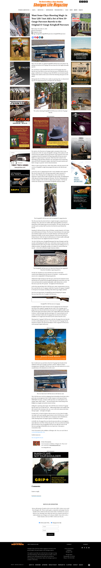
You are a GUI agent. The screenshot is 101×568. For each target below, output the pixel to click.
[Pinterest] (37, 37)
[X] (42, 37)
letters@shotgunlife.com (55, 445)
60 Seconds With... (45, 522)
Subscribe (50, 534)
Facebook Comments (36, 495)
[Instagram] (35, 37)
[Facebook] (33, 37)
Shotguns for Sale (56, 522)
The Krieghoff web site (37, 437)
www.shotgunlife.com (46, 447)
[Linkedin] (40, 37)
